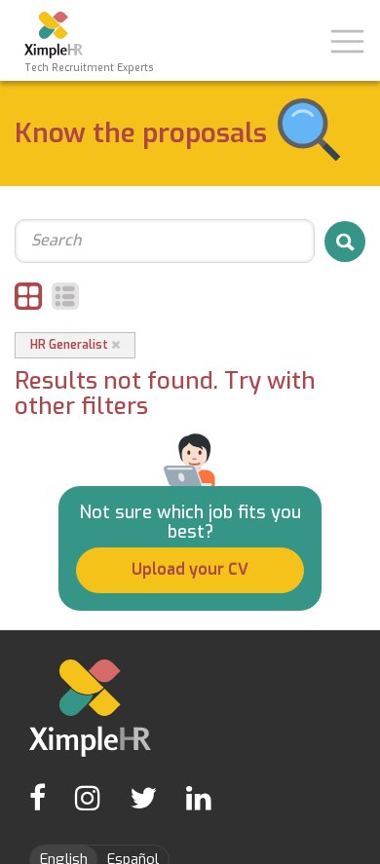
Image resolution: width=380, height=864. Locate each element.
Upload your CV (190, 569)
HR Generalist (70, 345)
